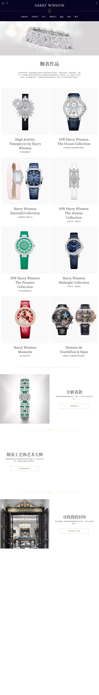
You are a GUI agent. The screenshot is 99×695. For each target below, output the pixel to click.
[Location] (96, 3)
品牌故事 (24, 17)
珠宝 (44, 17)
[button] (25, 121)
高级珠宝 (35, 17)
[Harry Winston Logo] (49, 11)
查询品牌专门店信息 (74, 531)
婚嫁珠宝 (53, 17)
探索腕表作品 (74, 406)
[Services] (2, 3)
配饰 (69, 17)
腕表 (62, 17)
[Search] (7, 3)
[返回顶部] (95, 691)
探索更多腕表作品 (24, 468)
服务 (76, 17)
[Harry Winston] (49, 5)
